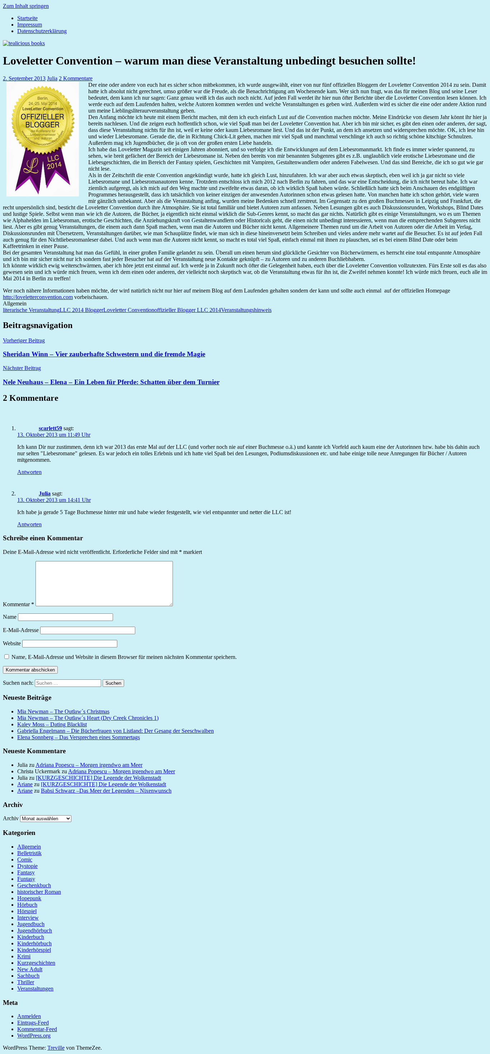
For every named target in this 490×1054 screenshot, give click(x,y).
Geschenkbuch (34, 885)
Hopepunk (29, 898)
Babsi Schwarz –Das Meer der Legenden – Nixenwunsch (106, 791)
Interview (28, 918)
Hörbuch (27, 905)
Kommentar (18, 604)
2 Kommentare (76, 78)
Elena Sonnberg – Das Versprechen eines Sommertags (78, 737)
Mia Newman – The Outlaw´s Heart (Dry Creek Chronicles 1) (88, 718)
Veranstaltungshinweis (246, 310)
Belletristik (29, 853)
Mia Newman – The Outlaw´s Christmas (63, 711)
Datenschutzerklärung (42, 31)
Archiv (11, 818)
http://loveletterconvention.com (38, 297)
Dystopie (27, 866)
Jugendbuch (30, 924)
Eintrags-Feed (33, 1023)
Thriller (25, 982)
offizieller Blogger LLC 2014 (187, 310)
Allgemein (29, 847)
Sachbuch (28, 976)
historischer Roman (39, 892)
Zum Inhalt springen (26, 6)
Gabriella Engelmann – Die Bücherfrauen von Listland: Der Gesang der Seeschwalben (115, 731)
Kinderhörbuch (34, 943)
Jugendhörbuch (34, 930)
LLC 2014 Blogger (81, 310)
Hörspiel (27, 911)
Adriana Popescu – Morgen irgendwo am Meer (89, 765)
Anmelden (29, 1016)
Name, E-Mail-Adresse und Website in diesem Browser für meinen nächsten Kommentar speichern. (124, 657)
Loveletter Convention (128, 310)
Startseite (27, 18)
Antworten (29, 472)
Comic (24, 859)
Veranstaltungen (35, 989)
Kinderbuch (30, 937)
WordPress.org (34, 1035)
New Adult (29, 969)
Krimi (23, 956)
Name (10, 617)
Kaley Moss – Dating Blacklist (52, 724)
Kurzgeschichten (36, 963)
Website (12, 643)
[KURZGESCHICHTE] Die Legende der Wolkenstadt (98, 778)
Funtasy (26, 879)
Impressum (29, 25)
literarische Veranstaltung (31, 310)
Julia (52, 78)
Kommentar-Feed (37, 1029)
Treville (56, 1048)
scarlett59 (50, 428)
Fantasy (26, 872)
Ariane (25, 784)
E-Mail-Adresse (21, 630)
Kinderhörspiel (34, 950)
